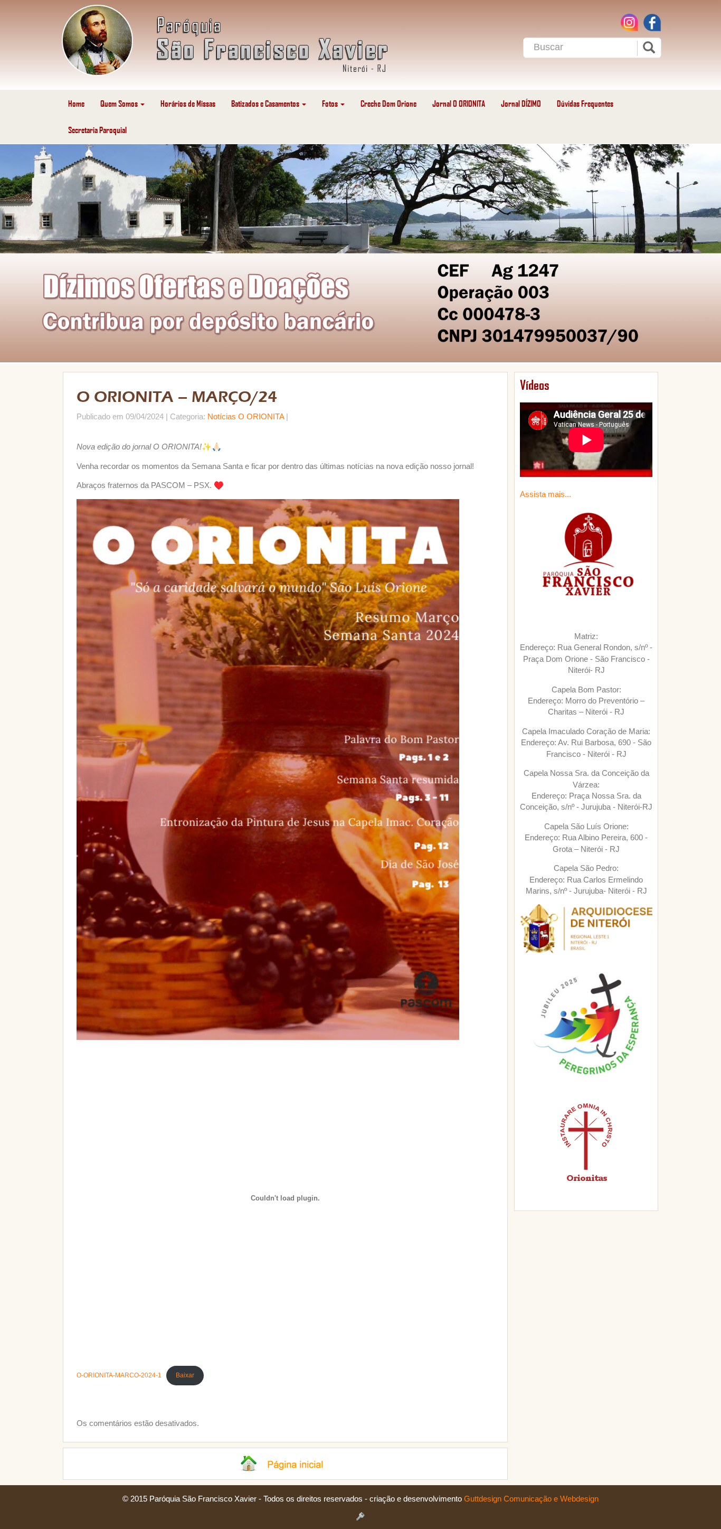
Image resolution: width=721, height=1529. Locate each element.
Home (76, 103)
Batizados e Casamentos (266, 103)
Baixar (185, 1375)
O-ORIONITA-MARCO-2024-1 (119, 1375)
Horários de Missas (187, 103)
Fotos (330, 103)
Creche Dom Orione (388, 103)
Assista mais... (545, 494)
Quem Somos (119, 103)
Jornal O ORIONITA (458, 103)
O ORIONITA (261, 416)
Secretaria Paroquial (97, 130)
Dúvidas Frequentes (585, 103)
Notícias (221, 416)
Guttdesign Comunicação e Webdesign (531, 1498)
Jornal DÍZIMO (521, 103)
